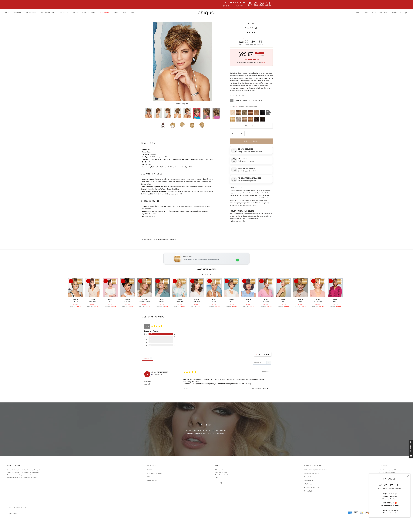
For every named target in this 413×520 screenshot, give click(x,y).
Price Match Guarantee (311, 487)
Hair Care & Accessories (84, 13)
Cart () (404, 13)
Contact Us (150, 470)
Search (394, 13)
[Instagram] (221, 483)
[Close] (408, 476)
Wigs (7, 13)
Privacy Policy (308, 491)
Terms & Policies (309, 477)
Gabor (251, 23)
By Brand (64, 13)
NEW (124, 13)
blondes (238, 100)
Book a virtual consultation (155, 473)
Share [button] (187, 388)
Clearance (104, 13)
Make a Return (308, 480)
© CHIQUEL (13, 513)
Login (358, 13)
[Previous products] (202, 274)
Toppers (17, 13)
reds (260, 100)
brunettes (246, 100)
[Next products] (210, 274)
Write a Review (264, 354)
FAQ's (149, 477)
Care (116, 13)
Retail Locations (370, 13)
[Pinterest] (243, 95)
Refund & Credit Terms (311, 473)
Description (148, 143)
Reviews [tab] (146, 358)
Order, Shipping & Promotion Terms (315, 470)
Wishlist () (384, 13)
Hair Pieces (31, 13)
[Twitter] (239, 95)
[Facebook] (236, 95)
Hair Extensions (48, 13)
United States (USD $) (16, 507)
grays (255, 100)
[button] (264, 388)
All (232, 100)
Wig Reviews (308, 484)
